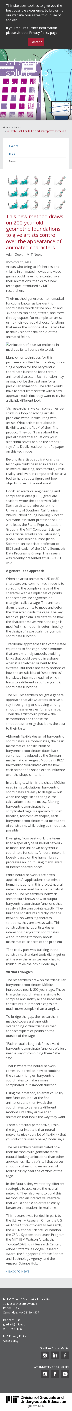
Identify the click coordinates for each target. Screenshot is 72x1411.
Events (13, 146)
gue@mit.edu (36, 1406)
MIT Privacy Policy (15, 1336)
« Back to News (17, 1271)
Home (6, 127)
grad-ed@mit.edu (14, 1324)
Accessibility (10, 1341)
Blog (12, 153)
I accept (36, 42)
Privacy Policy (39, 32)
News (17, 127)
